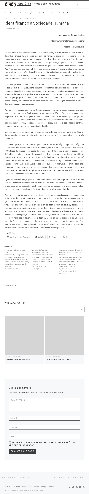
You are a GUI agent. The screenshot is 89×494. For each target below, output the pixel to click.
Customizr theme (37, 490)
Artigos (12, 13)
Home (7, 13)
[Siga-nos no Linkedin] (80, 487)
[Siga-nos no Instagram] (77, 487)
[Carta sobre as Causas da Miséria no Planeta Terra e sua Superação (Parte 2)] (72, 262)
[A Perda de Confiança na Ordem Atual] (18, 259)
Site (12, 436)
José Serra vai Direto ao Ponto (58, 359)
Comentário (17, 400)
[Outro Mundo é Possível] (45, 259)
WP (18, 490)
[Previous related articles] (76, 309)
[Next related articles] (81, 309)
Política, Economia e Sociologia (36, 13)
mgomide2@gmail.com (74, 46)
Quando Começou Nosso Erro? (18, 359)
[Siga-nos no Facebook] (73, 487)
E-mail (14, 427)
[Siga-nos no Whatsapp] (83, 487)
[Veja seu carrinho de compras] (77, 4)
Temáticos (20, 13)
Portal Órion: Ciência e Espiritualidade (25, 487)
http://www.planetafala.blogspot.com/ (67, 40)
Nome (13, 418)
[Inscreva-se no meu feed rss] (69, 487)
